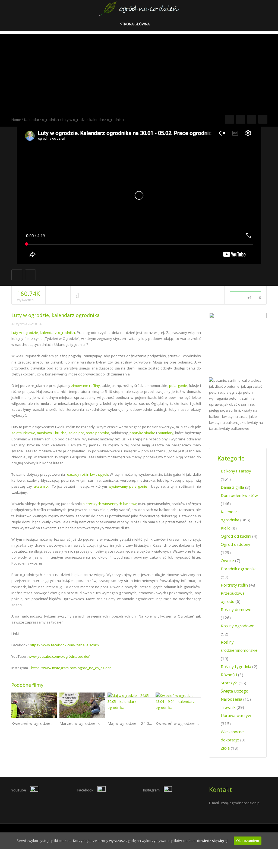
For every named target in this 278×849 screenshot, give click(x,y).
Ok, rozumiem (247, 840)
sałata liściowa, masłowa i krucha (39, 432)
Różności (229, 674)
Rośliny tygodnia (236, 666)
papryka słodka (142, 432)
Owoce (227, 560)
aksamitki (41, 486)
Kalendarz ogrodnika (41, 119)
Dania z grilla (232, 487)
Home (16, 119)
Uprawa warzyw (236, 715)
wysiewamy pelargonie (128, 486)
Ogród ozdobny (235, 544)
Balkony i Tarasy (236, 471)
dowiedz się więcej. (212, 840)
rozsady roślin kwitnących (87, 474)
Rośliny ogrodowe (237, 625)
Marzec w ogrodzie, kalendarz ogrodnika (97, 723)
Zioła (225, 748)
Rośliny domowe (236, 609)
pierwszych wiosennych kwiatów (110, 503)
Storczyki (229, 682)
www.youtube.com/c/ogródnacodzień (59, 656)
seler (72, 432)
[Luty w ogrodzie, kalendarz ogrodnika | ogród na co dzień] (139, 8)
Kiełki (225, 528)
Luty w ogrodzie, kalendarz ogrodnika (43, 332)
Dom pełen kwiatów (239, 495)
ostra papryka (97, 432)
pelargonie (178, 385)
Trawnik (228, 707)
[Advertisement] (139, 72)
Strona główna (135, 23)
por (81, 432)
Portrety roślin (234, 585)
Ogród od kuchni (236, 536)
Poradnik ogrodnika (239, 568)
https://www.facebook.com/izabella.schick (64, 645)
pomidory (165, 432)
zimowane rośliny (85, 385)
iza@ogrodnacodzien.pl (240, 802)
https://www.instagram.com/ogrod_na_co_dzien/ (71, 667)
